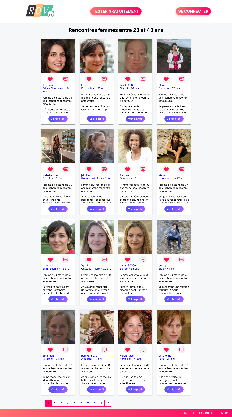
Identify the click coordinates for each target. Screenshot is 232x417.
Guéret (124, 88)
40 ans (107, 178)
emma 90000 (128, 265)
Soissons (48, 358)
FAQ (184, 413)
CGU (192, 413)
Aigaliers (86, 358)
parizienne (165, 355)
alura (162, 85)
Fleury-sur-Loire (90, 178)
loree (84, 85)
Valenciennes (166, 178)
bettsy (162, 265)
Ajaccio (47, 178)
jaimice (85, 175)
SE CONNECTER (193, 11)
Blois (161, 268)
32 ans (60, 358)
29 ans (107, 268)
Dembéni (125, 178)
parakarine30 (89, 355)
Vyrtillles (86, 265)
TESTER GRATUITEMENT (116, 11)
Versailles (125, 358)
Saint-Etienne (51, 268)
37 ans (176, 88)
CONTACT (223, 413)
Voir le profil (58, 118)
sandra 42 (49, 265)
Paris (161, 358)
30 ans (58, 178)
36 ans (137, 178)
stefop (163, 175)
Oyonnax (164, 88)
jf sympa (48, 85)
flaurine (124, 175)
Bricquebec (88, 88)
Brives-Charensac (53, 88)
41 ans (171, 268)
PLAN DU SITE (206, 413)
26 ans (135, 88)
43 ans (65, 268)
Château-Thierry (91, 268)
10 (107, 403)
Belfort (124, 268)
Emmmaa (48, 355)
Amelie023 (126, 85)
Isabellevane (50, 175)
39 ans (171, 358)
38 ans (101, 88)
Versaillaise (127, 355)
